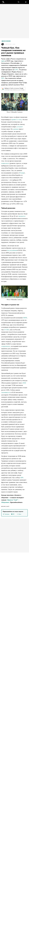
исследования (12, 250)
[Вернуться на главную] (3, 2)
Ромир (21, 173)
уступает (20, 127)
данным (16, 129)
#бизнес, (3, 506)
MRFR (25, 318)
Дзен (20, 514)
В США (6, 330)
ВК (13, 514)
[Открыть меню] (26, 2)
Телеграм (7, 514)
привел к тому (17, 119)
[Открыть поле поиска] (18, 2)
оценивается (5, 392)
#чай (7, 506)
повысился (5, 163)
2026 (24, 383)
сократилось (5, 346)
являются (22, 216)
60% (21, 478)
